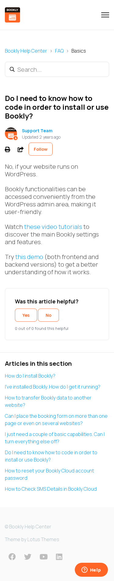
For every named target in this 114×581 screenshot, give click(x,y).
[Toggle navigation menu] (105, 15)
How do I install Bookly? (30, 375)
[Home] (12, 14)
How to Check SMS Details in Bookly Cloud (51, 489)
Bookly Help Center (26, 50)
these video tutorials (53, 227)
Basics (78, 50)
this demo (29, 257)
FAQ (59, 50)
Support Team (37, 130)
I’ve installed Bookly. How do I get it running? (52, 386)
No (48, 315)
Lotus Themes (43, 539)
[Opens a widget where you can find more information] (91, 570)
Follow (40, 149)
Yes (25, 315)
